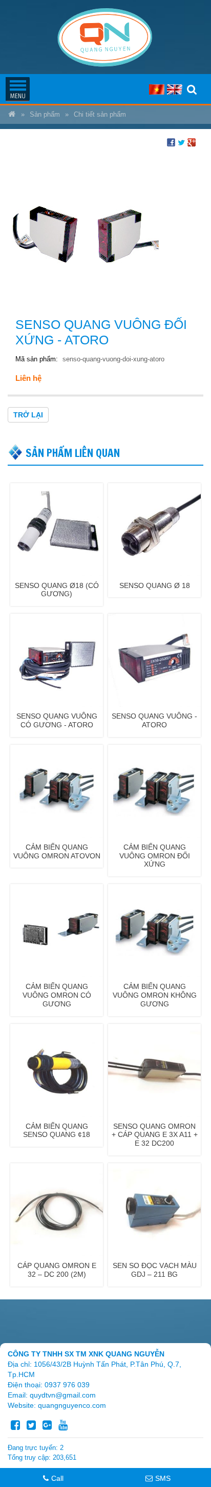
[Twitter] (31, 1425)
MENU (17, 89)
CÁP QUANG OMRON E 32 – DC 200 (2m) (56, 1269)
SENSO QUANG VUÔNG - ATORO (154, 720)
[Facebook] (15, 1425)
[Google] (47, 1425)
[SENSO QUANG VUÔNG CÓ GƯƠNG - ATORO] (56, 659)
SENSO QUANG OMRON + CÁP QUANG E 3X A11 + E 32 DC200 (155, 1135)
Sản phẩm (45, 114)
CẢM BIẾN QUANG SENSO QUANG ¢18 (56, 1130)
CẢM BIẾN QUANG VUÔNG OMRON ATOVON (56, 851)
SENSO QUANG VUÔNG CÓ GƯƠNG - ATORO (56, 720)
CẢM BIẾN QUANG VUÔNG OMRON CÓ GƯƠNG (57, 995)
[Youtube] (63, 1425)
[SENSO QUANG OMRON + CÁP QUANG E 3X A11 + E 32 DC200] (154, 1070)
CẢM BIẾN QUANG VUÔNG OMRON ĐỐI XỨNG (154, 856)
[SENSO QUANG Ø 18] (154, 529)
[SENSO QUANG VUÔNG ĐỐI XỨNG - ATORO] (84, 229)
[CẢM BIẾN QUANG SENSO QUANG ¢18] (56, 1070)
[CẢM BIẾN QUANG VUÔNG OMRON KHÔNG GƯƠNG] (154, 930)
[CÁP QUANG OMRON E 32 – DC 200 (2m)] (56, 1209)
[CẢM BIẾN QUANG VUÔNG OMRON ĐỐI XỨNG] (154, 790)
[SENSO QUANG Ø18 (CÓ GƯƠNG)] (56, 529)
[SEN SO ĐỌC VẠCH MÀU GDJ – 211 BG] (154, 1209)
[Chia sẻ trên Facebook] (171, 142)
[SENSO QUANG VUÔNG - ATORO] (154, 659)
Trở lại (28, 415)
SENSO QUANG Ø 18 (154, 585)
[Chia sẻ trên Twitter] (181, 142)
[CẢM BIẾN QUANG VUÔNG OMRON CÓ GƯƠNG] (56, 930)
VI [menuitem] (156, 89)
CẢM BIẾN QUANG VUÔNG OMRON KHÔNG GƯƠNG (155, 995)
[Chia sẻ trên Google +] (191, 142)
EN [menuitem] (174, 89)
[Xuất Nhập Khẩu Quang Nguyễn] (12, 114)
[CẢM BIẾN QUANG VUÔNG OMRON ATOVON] (56, 790)
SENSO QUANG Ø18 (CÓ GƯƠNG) (57, 589)
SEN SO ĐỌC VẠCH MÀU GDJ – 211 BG (155, 1269)
